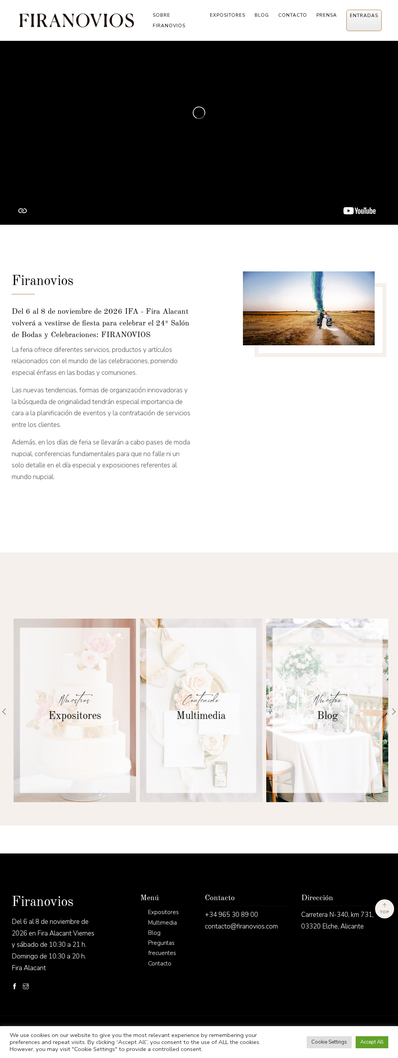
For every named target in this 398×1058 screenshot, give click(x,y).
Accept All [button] (372, 1042)
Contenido (199, 700)
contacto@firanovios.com (241, 926)
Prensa (326, 15)
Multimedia (199, 716)
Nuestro (325, 700)
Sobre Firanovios (169, 20)
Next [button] (394, 711)
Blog (262, 15)
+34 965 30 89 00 (231, 914)
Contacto (292, 15)
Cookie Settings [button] (329, 1042)
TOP (384, 912)
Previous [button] (4, 711)
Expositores (227, 15)
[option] (73, 711)
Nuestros (73, 700)
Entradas (364, 15)
